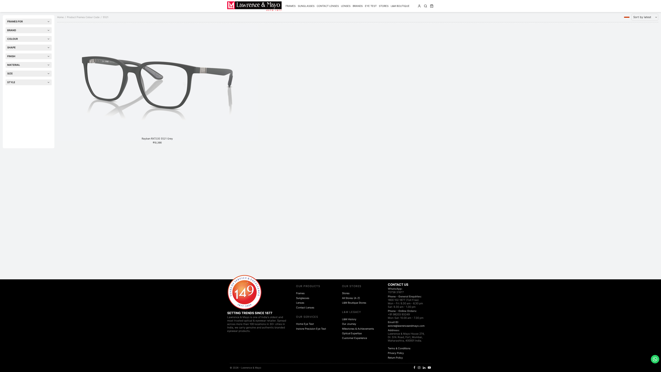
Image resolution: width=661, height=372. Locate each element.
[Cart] (432, 6)
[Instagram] (419, 368)
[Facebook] (414, 368)
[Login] (419, 6)
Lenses (345, 5)
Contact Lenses (328, 5)
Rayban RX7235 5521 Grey (157, 138)
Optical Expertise (352, 333)
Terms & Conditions (399, 348)
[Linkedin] (424, 368)
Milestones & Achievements (358, 328)
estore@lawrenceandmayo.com (406, 325)
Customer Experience (354, 338)
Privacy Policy (396, 353)
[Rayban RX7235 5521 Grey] (157, 82)
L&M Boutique (400, 5)
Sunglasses (306, 5)
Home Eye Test (305, 323)
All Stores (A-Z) (351, 298)
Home (60, 17)
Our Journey (349, 323)
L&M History (349, 319)
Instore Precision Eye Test (311, 328)
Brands (358, 5)
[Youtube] (429, 368)
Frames (291, 5)
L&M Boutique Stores (354, 302)
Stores (384, 5)
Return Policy (395, 357)
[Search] (425, 6)
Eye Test (371, 5)
